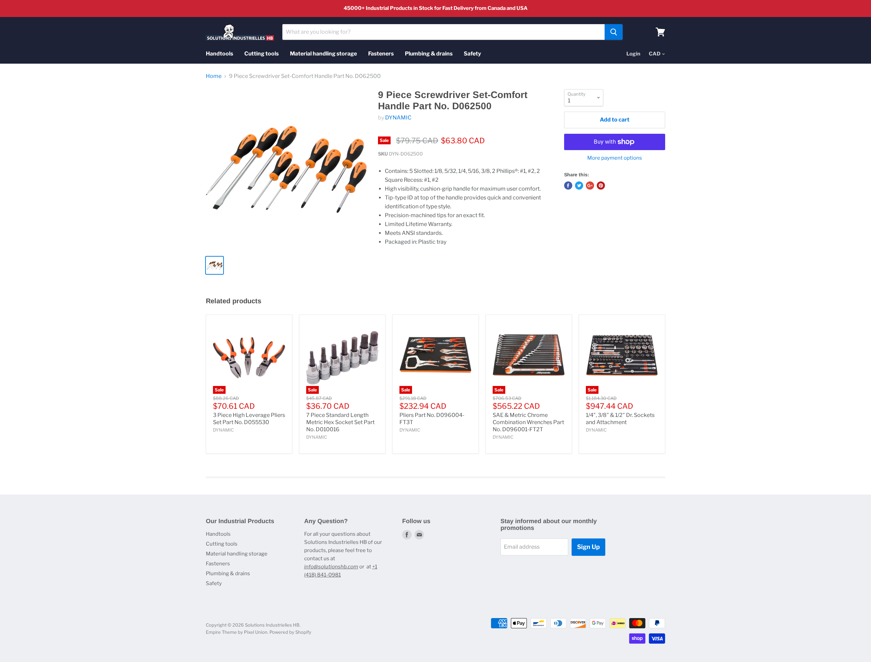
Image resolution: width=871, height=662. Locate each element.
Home (213, 76)
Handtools (219, 53)
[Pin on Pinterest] (601, 185)
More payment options (614, 158)
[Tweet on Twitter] (579, 185)
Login (633, 54)
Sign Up (588, 546)
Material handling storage (323, 53)
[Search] (614, 32)
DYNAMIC (398, 117)
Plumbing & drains (429, 53)
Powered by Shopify (290, 632)
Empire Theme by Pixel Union (236, 632)
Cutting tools (261, 53)
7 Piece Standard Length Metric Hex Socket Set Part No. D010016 (340, 422)
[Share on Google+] (590, 185)
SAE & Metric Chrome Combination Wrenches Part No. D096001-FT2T (528, 422)
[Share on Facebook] (568, 185)
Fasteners (381, 53)
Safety (472, 53)
